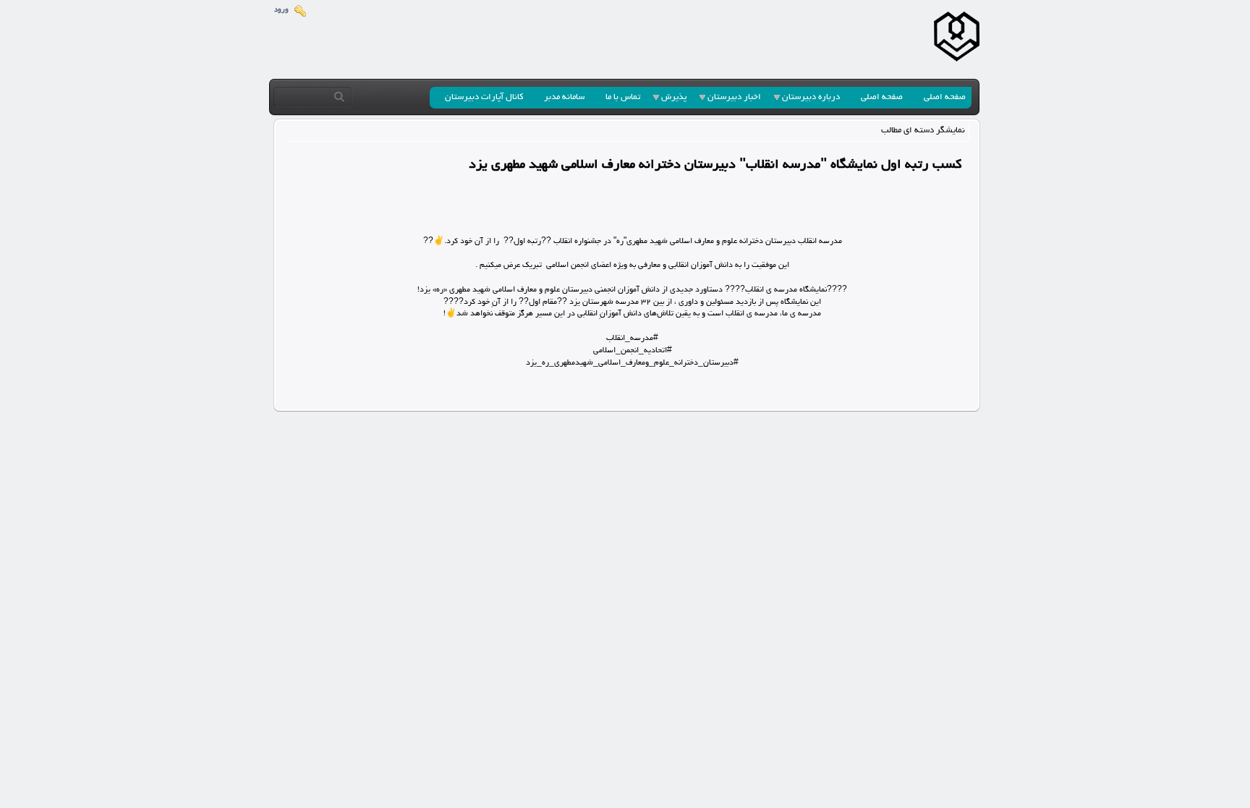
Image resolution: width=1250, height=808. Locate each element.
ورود (281, 10)
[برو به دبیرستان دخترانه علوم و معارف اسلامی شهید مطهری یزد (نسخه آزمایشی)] (956, 39)
